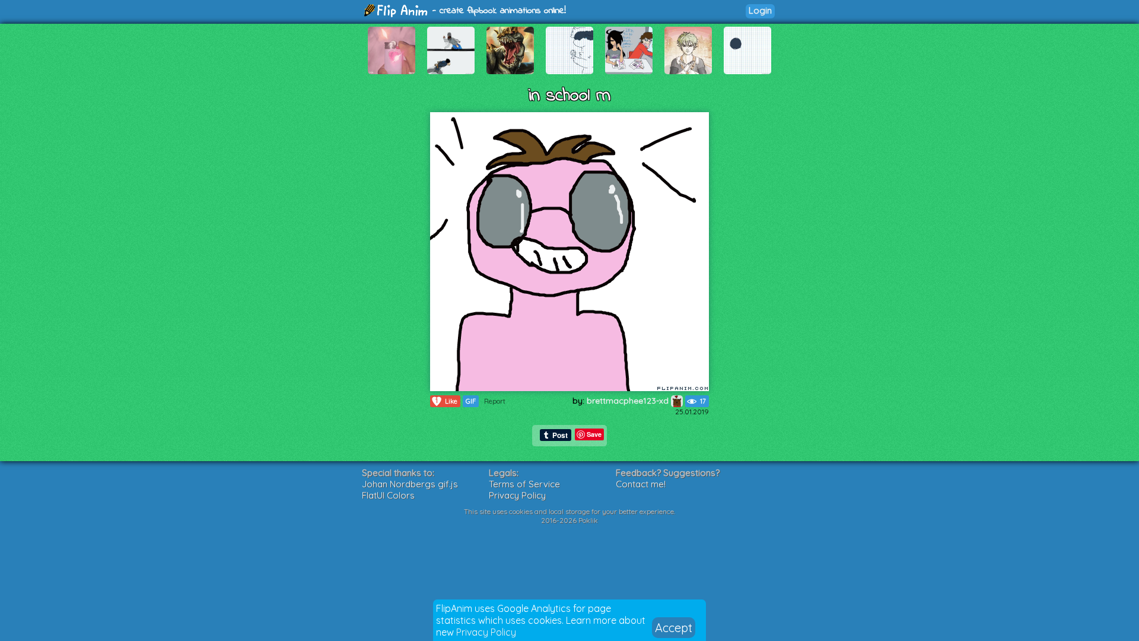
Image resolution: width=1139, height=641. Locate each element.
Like (446, 400)
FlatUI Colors (388, 495)
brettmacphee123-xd (629, 400)
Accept (673, 627)
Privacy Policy (486, 632)
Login (760, 10)
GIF (471, 401)
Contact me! (641, 484)
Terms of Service (524, 484)
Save (594, 434)
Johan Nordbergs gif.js (410, 484)
